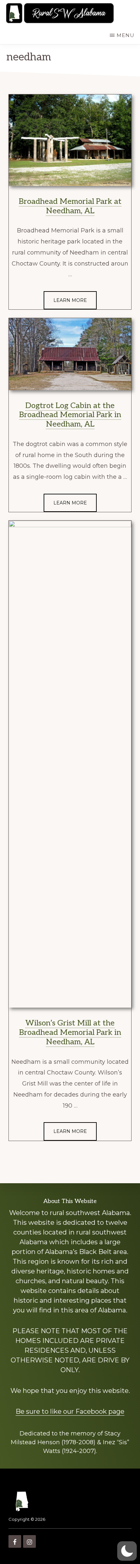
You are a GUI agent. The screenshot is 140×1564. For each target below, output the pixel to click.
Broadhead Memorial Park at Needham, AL (70, 206)
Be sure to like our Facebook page (70, 1411)
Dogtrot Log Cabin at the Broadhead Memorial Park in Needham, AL (70, 415)
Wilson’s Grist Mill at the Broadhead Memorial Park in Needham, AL (70, 1032)
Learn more (70, 300)
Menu (125, 35)
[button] (127, 1551)
